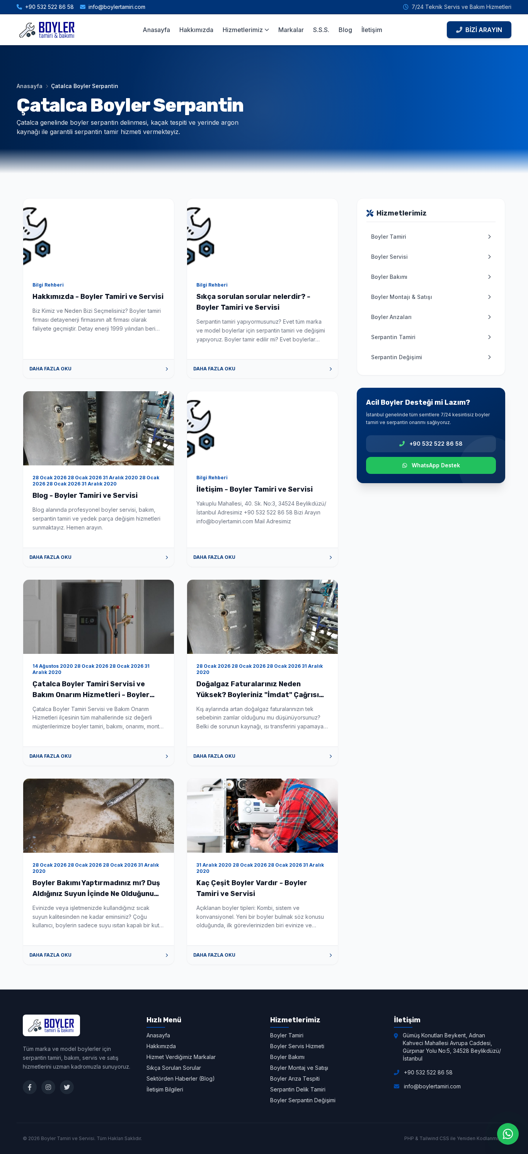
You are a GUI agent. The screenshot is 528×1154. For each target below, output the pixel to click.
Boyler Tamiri (286, 1035)
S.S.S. (321, 30)
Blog (345, 30)
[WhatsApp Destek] (508, 1134)
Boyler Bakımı (287, 1057)
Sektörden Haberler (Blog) (180, 1078)
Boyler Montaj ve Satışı (299, 1067)
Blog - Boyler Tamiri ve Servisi (85, 495)
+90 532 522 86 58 (49, 6)
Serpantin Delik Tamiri (297, 1089)
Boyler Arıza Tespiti (295, 1078)
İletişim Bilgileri (164, 1089)
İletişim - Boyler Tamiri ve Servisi (254, 489)
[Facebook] (30, 1087)
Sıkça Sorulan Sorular (173, 1067)
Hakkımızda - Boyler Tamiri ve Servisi (98, 296)
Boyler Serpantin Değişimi (303, 1100)
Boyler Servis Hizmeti (297, 1046)
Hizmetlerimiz (243, 30)
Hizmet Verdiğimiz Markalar (181, 1057)
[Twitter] (67, 1087)
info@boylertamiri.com (117, 6)
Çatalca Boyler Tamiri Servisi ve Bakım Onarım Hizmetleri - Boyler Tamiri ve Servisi (91, 695)
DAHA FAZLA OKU (50, 369)
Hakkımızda (196, 30)
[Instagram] (48, 1087)
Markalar (291, 30)
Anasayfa (156, 30)
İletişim (371, 30)
